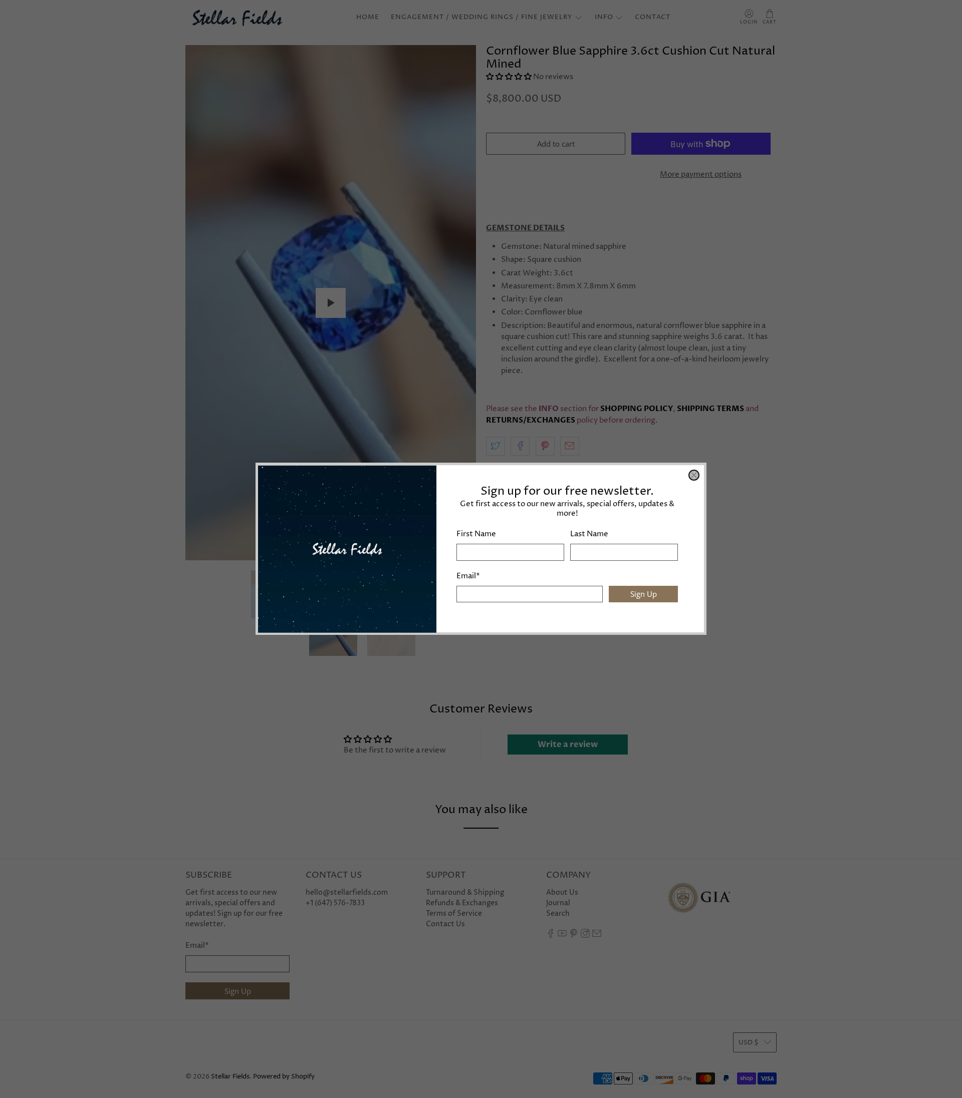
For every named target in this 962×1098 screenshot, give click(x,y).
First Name (476, 534)
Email (468, 576)
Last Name (589, 534)
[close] (694, 475)
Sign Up (643, 594)
